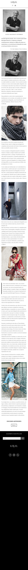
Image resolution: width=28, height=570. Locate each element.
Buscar (14, 425)
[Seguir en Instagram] (14, 455)
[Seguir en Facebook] (10, 455)
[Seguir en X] (17, 455)
